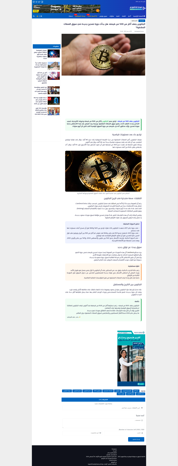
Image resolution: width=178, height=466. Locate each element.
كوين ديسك (121, 394)
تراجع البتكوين (77, 391)
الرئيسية (142, 21)
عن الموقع (114, 462)
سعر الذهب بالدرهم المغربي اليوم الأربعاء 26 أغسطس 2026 (101, 457)
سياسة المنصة (113, 460)
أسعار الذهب (92, 16)
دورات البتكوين (67, 391)
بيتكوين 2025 (97, 391)
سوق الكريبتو (130, 394)
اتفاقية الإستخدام (112, 453)
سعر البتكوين (140, 394)
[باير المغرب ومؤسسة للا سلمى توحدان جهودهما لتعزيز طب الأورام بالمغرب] (47, 90)
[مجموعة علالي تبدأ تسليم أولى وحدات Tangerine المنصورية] (47, 66)
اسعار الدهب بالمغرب (111, 455)
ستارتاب (111, 16)
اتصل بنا (115, 451)
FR (41, 16)
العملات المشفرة (108, 391)
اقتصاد (124, 16)
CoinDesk (130, 252)
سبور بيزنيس (103, 16)
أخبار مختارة (134, 21)
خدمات (71, 16)
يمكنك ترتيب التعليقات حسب (103, 404)
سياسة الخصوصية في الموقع (109, 458)
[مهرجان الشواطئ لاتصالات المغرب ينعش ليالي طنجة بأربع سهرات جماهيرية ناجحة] (47, 55)
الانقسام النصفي (127, 391)
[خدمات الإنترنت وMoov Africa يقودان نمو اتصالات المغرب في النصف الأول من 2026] (47, 101)
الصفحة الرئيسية (138, 16)
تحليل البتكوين (87, 391)
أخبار (129, 16)
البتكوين (117, 391)
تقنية (118, 16)
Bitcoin (136, 391)
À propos (114, 449)
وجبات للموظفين (80, 16)
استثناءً (113, 203)
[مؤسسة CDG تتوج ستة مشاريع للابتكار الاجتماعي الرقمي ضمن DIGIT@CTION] (47, 111)
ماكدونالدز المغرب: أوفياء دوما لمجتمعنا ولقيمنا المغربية (102, 464)
